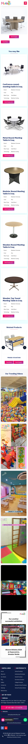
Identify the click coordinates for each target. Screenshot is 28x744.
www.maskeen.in (14, 719)
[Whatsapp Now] (25, 720)
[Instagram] (14, 399)
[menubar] (25, 3)
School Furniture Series (20, 688)
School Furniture (19, 671)
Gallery (2, 682)
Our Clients (3, 676)
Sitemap (3, 688)
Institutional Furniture (20, 674)
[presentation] (3, 347)
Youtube (5, 727)
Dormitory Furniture (19, 679)
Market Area (4, 690)
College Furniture (19, 682)
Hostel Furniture (18, 676)
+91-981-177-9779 (14, 708)
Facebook (2, 727)
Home (2, 671)
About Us (3, 674)
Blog (2, 679)
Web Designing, (19, 735)
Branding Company (17, 737)
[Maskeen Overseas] (6, 3)
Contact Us (3, 685)
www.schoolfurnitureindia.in (14, 723)
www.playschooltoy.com (14, 714)
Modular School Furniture (21, 685)
